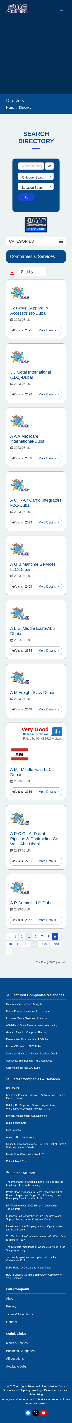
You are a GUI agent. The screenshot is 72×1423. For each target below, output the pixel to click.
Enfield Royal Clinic (17, 1161)
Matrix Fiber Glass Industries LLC (25, 1154)
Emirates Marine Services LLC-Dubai (26, 1018)
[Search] (26, 197)
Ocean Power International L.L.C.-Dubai (28, 1011)
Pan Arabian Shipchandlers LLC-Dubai (27, 1039)
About (10, 1298)
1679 (43, 944)
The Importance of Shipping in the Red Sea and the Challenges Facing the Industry (34, 1183)
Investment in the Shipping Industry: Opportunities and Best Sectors (34, 1228)
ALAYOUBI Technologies (20, 1137)
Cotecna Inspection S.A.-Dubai (23, 1067)
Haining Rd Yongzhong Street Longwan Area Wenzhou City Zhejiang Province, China (30, 1107)
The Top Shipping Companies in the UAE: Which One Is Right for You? (35, 1238)
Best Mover (12, 1087)
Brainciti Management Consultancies (26, 1115)
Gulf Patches (13, 1130)
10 (10, 944)
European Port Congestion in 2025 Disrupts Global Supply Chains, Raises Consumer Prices (34, 1218)
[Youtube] (43, 1413)
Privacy (11, 1306)
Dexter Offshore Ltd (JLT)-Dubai (23, 1046)
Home (10, 107)
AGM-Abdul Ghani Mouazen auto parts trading (31, 1025)
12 (26, 944)
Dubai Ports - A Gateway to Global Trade (28, 1267)
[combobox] (36, 176)
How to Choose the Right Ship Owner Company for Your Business (34, 1276)
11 (18, 944)
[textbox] (36, 177)
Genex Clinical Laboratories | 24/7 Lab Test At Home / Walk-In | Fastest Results (36, 1146)
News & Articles (17, 1343)
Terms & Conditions (19, 1314)
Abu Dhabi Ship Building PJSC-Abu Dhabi (29, 1060)
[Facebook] (28, 1413)
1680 (55, 944)
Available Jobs (16, 1366)
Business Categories (20, 1351)
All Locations (15, 1358)
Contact (11, 1322)
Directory (25, 107)
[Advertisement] (36, 56)
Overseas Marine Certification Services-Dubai (31, 1053)
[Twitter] (35, 1413)
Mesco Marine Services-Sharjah (24, 1004)
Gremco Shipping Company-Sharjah (26, 1032)
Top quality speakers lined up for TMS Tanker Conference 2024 (31, 1259)
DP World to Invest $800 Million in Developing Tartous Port (31, 1207)
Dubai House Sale (16, 1122)
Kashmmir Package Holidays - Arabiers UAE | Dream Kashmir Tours (35, 1097)
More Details (48, 330)
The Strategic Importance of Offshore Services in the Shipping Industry (35, 1248)
